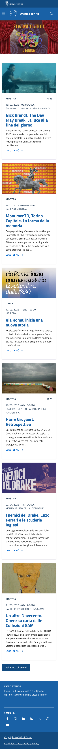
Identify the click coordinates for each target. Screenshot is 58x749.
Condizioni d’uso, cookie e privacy (21, 743)
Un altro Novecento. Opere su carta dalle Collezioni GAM (24, 620)
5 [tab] (34, 58)
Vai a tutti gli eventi (16, 667)
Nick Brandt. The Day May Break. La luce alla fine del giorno (27, 120)
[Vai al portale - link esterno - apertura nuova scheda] (14, 4)
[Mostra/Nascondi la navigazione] (4, 13)
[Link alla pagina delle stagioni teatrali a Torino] (29, 37)
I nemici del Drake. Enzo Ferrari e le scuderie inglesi (27, 520)
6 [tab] (38, 58)
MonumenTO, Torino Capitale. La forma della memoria (27, 220)
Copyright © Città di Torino (18, 737)
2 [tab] (24, 58)
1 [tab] (20, 58)
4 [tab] (31, 58)
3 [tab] (27, 58)
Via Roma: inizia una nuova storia (24, 322)
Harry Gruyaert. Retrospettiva (20, 422)
